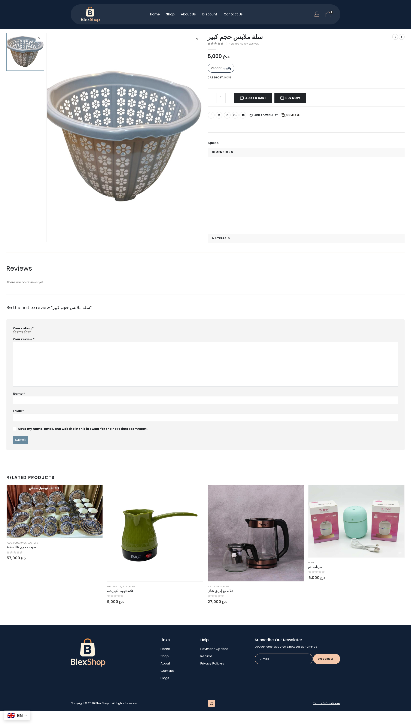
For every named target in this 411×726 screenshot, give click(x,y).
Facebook (211, 115)
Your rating (23, 328)
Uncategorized (29, 542)
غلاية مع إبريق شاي (220, 590)
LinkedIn (227, 115)
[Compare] (95, 513)
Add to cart (255, 98)
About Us (188, 14)
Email (243, 115)
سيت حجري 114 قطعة (21, 547)
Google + (235, 115)
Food (9, 542)
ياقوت (227, 68)
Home (155, 14)
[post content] (55, 511)
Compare (293, 115)
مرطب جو (315, 566)
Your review (23, 339)
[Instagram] (211, 703)
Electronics (114, 586)
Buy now (292, 98)
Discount (209, 14)
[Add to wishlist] (95, 493)
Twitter (219, 115)
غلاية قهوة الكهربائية (120, 590)
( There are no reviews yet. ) (243, 43)
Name (19, 394)
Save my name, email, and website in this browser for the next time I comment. (82, 429)
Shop (170, 14)
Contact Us (233, 14)
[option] (25, 52)
